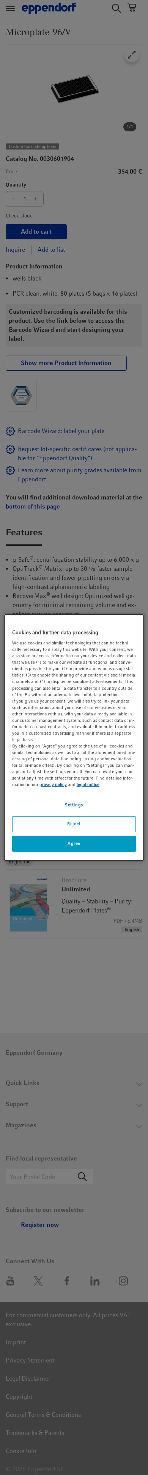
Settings (74, 805)
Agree (74, 843)
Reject (73, 824)
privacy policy (53, 785)
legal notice (88, 785)
